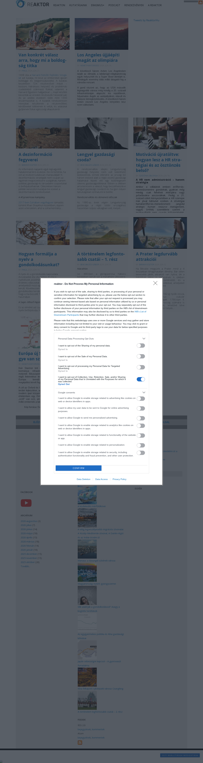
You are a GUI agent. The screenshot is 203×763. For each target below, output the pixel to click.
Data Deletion (83, 479)
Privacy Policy (119, 479)
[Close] (156, 284)
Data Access (101, 479)
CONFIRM (79, 468)
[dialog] (101, 381)
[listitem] (101, 338)
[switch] (141, 345)
